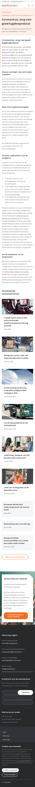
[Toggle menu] (32, 5)
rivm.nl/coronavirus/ (9, 149)
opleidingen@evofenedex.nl (11, 660)
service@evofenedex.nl (9, 643)
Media (4, 732)
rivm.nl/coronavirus (15, 100)
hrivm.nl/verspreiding (12, 194)
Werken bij (6, 736)
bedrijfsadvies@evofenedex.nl (12, 652)
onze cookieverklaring (23, 760)
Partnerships (6, 739)
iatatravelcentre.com (14, 280)
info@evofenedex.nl (17, 1)
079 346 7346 (5, 1)
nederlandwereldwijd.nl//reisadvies (17, 272)
